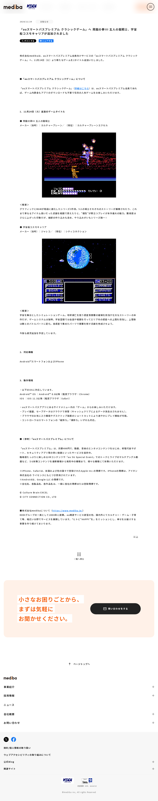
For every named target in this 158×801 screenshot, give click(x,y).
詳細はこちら (82, 88)
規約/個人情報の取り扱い (17, 747)
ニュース (9, 705)
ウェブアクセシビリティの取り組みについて (27, 754)
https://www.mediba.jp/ (67, 510)
